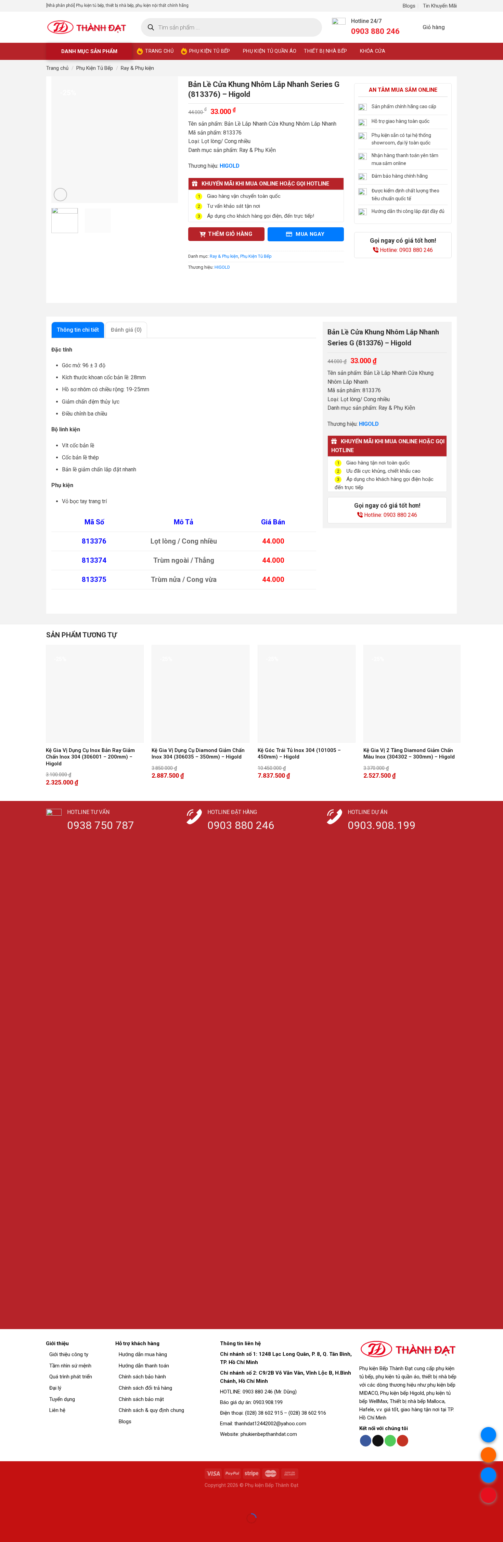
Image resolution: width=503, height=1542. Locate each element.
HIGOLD (222, 267)
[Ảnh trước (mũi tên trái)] (6, 1530)
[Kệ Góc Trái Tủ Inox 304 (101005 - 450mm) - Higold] (306, 693)
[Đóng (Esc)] (6, 1501)
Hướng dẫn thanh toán (144, 1366)
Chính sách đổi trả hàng (145, 1388)
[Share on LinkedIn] (243, 282)
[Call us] (390, 1441)
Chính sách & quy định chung (151, 1410)
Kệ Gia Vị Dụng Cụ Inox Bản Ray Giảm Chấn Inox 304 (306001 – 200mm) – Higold (90, 757)
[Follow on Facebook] (365, 1441)
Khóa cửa (372, 51)
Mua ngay (309, 234)
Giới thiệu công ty (68, 1354)
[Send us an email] (378, 1441)
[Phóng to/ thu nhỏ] (27, 1501)
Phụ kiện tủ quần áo (269, 51)
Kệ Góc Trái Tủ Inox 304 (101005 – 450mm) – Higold (299, 753)
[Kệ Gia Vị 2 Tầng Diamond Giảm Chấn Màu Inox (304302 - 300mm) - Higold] (412, 693)
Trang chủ (159, 51)
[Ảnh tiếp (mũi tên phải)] (27, 1530)
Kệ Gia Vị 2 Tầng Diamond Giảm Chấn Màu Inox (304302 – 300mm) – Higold (409, 753)
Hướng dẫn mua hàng (143, 1354)
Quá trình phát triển (70, 1377)
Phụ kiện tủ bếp (209, 51)
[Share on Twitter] (206, 282)
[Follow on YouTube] (402, 1441)
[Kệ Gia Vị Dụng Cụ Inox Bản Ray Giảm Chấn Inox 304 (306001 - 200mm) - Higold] (94, 693)
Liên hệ (57, 1410)
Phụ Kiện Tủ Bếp (94, 68)
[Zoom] (60, 194)
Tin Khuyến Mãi (440, 6)
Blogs (409, 6)
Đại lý (55, 1388)
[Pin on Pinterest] (231, 282)
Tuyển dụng (62, 1399)
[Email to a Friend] (219, 282)
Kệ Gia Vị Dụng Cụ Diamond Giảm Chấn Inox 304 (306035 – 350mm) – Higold (198, 753)
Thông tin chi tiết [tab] (78, 330)
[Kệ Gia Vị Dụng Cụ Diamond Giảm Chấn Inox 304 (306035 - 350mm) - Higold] (200, 693)
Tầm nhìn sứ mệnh (70, 1366)
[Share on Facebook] (194, 282)
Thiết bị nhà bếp (325, 51)
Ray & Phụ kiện (137, 68)
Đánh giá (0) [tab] (126, 330)
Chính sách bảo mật (141, 1399)
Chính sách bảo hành (142, 1377)
